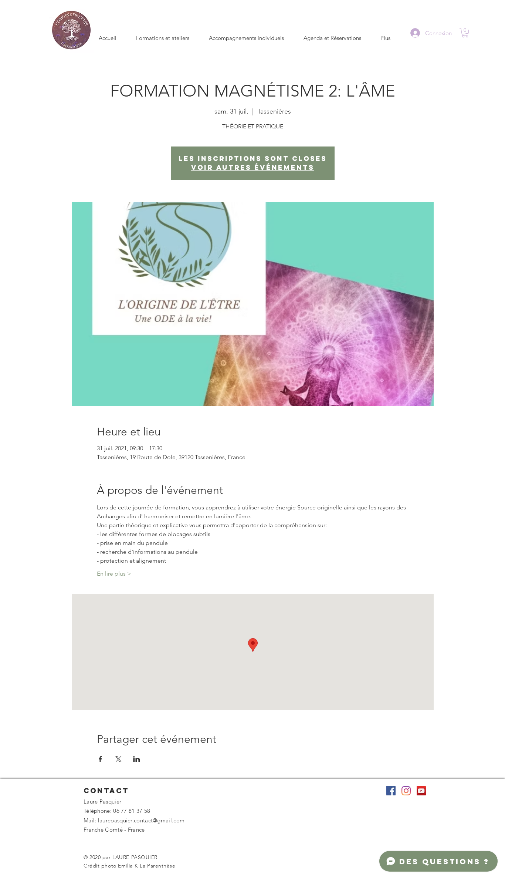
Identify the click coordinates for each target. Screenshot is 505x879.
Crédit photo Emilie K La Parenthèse (130, 865)
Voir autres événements (252, 167)
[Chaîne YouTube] (421, 790)
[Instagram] (406, 790)
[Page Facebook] (391, 790)
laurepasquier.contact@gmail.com (141, 820)
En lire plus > (114, 573)
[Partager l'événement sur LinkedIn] (136, 759)
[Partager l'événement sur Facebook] (100, 759)
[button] (465, 32)
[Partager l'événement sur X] (118, 759)
